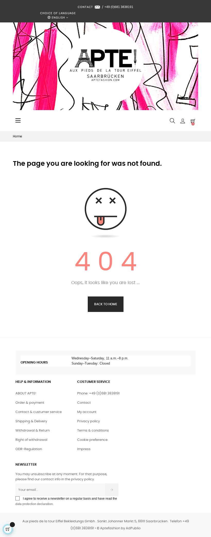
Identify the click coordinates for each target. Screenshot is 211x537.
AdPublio (133, 528)
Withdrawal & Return (32, 430)
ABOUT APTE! (25, 393)
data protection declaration (34, 504)
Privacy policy (88, 421)
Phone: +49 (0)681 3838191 (98, 393)
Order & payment (29, 402)
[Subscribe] (111, 489)
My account (86, 412)
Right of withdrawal (31, 440)
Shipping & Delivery (31, 421)
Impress (84, 449)
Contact (84, 402)
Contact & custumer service (38, 412)
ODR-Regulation (28, 449)
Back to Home (105, 304)
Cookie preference (92, 440)
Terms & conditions (93, 430)
